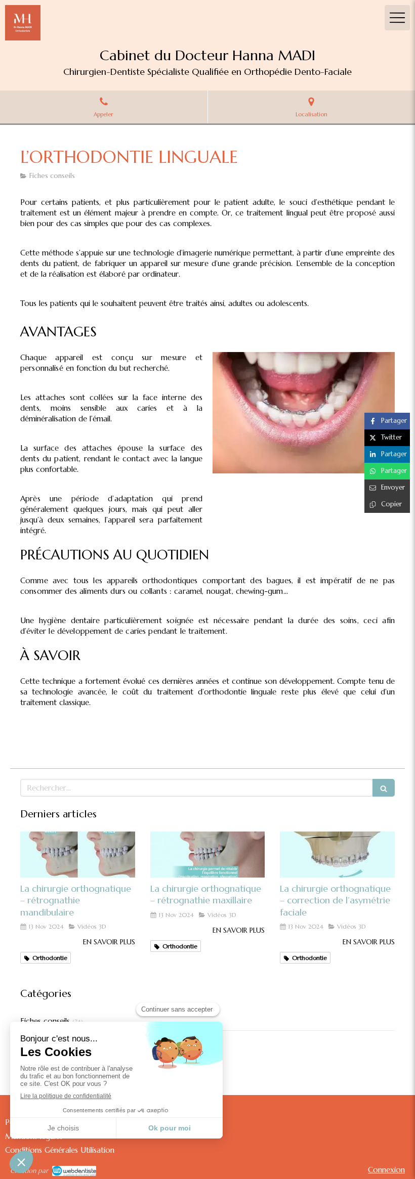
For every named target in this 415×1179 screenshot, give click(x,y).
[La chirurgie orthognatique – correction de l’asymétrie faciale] (337, 855)
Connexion (386, 1169)
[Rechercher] (383, 788)
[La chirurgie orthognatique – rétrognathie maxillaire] (207, 855)
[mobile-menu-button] (397, 17)
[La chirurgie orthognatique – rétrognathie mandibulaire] (77, 855)
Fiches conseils (45, 1021)
